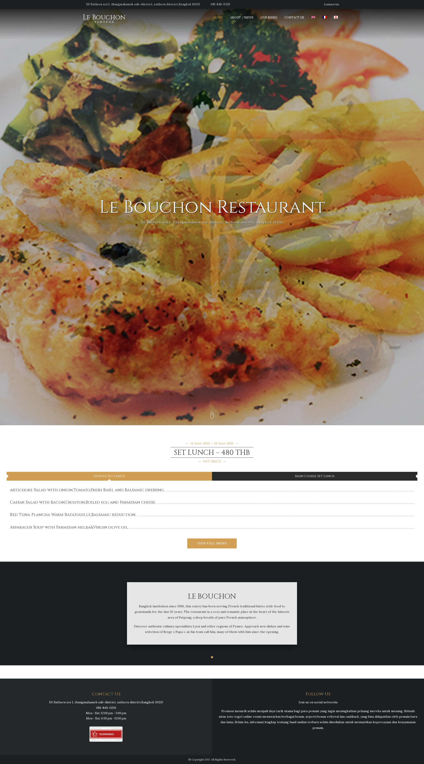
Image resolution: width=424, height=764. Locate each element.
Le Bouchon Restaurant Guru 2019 (106, 734)
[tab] (109, 476)
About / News (241, 17)
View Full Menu (212, 543)
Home (218, 17)
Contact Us (331, 4)
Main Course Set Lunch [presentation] (315, 476)
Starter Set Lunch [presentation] (109, 476)
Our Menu (269, 17)
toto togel (234, 717)
